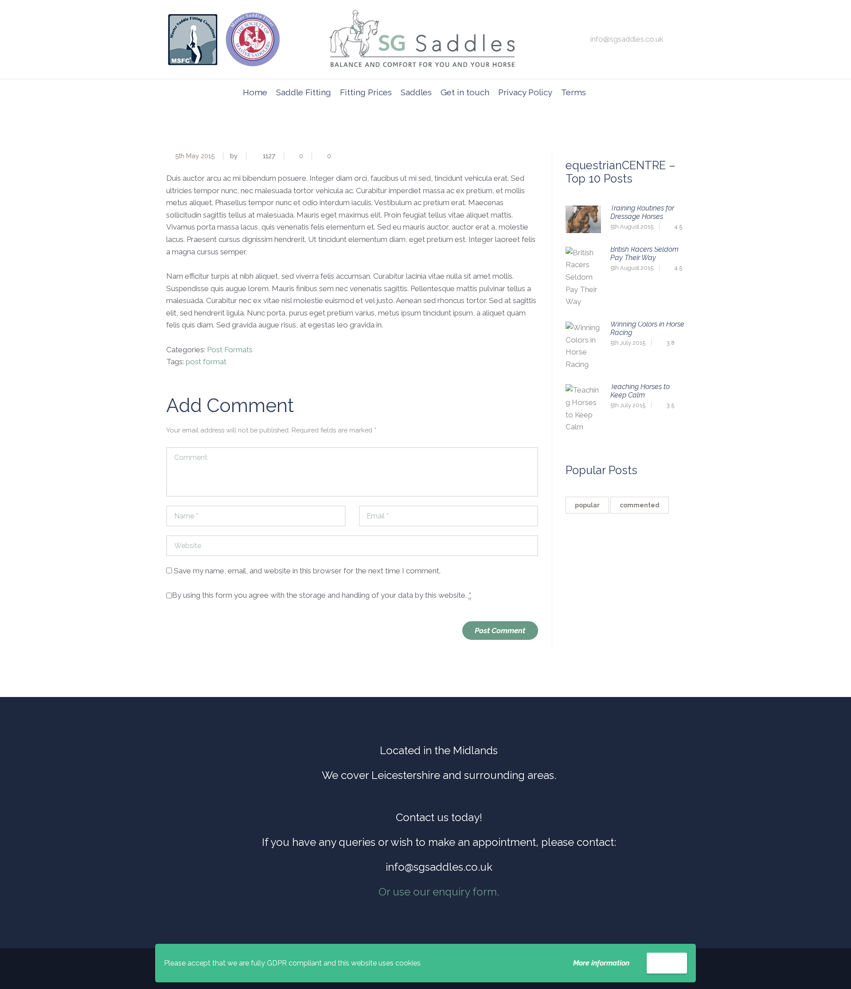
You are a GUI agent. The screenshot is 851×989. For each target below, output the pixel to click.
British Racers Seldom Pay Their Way (644, 253)
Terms (573, 92)
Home (255, 92)
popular (587, 505)
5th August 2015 (631, 226)
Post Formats (230, 349)
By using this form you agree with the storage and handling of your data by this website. (321, 595)
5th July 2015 (627, 342)
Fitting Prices (366, 92)
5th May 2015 (195, 156)
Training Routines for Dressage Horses (642, 212)
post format (206, 361)
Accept (667, 962)
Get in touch (465, 92)
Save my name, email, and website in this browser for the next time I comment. (307, 570)
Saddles (416, 92)
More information (601, 963)
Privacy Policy (525, 92)
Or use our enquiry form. (439, 891)
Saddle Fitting (303, 92)
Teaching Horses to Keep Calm (640, 390)
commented (640, 505)
